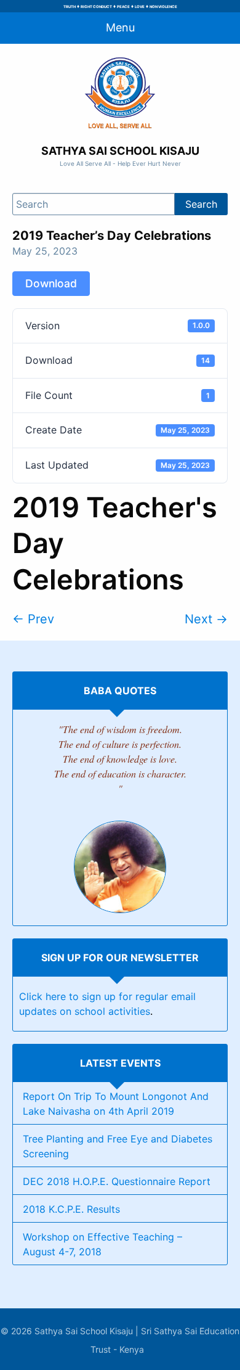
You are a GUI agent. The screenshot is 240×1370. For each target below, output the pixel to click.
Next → (206, 619)
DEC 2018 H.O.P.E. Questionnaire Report (116, 1181)
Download (51, 283)
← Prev (33, 619)
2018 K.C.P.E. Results (71, 1209)
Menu (120, 27)
